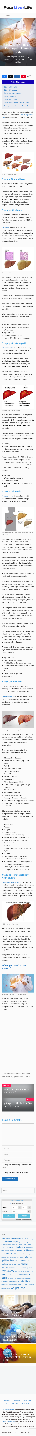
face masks (20, 1257)
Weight (4, 1212)
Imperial (14, 1203)
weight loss (18, 1288)
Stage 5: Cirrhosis (10, 99)
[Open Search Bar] (33, 15)
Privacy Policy (27, 1400)
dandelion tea (13, 1250)
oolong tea (5, 1284)
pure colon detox (13, 1284)
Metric (21, 1203)
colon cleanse (8, 1247)
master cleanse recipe (14, 1281)
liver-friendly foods (26, 1268)
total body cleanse (6, 1288)
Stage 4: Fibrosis (10, 96)
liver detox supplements (12, 1274)
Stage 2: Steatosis (10, 90)
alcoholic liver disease (12, 1074)
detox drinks (25, 1250)
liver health (6, 1076)
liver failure (26, 1074)
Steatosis (5, 228)
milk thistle (25, 1281)
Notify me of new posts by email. (16, 1173)
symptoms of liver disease (21, 1076)
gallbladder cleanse (21, 1260)
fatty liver (28, 1257)
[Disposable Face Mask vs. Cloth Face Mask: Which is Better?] (18, 1361)
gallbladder (7, 1260)
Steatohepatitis (7, 348)
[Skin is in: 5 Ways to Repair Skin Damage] (18, 1341)
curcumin (7, 1250)
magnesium (20, 1278)
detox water (19, 1253)
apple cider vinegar (11, 1242)
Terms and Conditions (13, 1404)
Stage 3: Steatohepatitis (12, 93)
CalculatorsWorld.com (26, 1219)
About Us (7, 1400)
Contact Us (16, 1400)
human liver (18, 1267)
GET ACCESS (18, 1062)
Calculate (9, 1216)
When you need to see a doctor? (15, 106)
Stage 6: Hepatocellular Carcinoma (16, 102)
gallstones (6, 1264)
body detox (27, 1244)
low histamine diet (12, 1278)
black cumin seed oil (10, 1244)
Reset (24, 1216)
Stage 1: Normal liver (11, 87)
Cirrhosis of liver (8, 697)
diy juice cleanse (12, 1257)
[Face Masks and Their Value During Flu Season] (18, 1317)
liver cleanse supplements (22, 1271)
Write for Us (26, 1404)
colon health (19, 1247)
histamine (12, 1268)
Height (4, 1207)
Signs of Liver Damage (25, 1284)
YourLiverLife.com (8, 1410)
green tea (16, 1264)
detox (18, 1250)
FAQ (27, 57)
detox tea (11, 1253)
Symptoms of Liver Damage (13, 59)
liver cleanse (8, 1271)
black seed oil (19, 1244)
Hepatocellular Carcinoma (12, 882)
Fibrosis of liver (8, 496)
